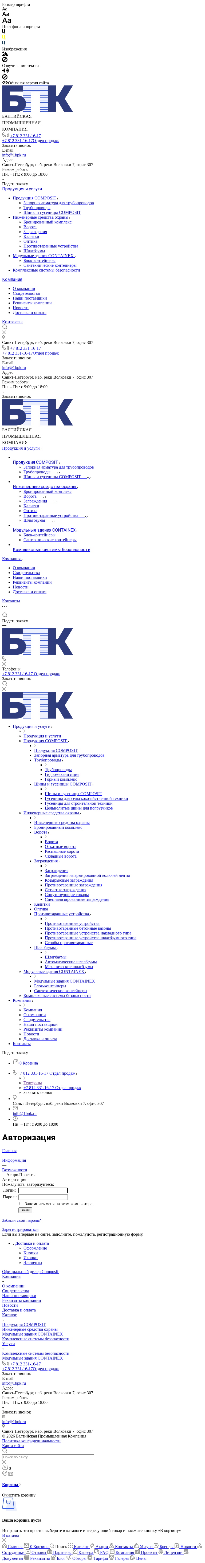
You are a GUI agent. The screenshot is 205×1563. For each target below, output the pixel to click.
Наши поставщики (30, 298)
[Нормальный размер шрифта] (5, 15)
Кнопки (30, 1253)
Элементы (32, 1262)
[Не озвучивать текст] (4, 78)
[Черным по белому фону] (3, 32)
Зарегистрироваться (20, 1229)
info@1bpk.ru (14, 155)
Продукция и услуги (22, 188)
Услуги (8, 1343)
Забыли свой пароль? (21, 1220)
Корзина (10, 1484)
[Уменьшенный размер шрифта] (4, 9)
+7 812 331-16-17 (25, 135)
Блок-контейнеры (39, 260)
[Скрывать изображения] (4, 60)
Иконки (30, 1257)
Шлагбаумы (34, 251)
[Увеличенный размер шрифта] (6, 21)
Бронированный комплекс (47, 222)
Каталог (9, 1315)
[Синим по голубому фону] (3, 44)
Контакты (12, 321)
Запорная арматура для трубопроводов (58, 203)
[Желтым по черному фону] (3, 38)
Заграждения (35, 231)
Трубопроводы (36, 207)
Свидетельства (26, 293)
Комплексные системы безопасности (46, 270)
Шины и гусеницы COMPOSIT (52, 212)
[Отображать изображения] (5, 54)
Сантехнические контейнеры (50, 265)
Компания (12, 279)
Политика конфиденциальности (31, 1441)
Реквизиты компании (32, 303)
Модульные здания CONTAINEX (44, 255)
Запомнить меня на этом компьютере (58, 1203)
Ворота (30, 227)
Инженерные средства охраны (41, 217)
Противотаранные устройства (50, 246)
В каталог (11, 1535)
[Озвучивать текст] (5, 71)
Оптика (30, 241)
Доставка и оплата (29, 312)
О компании (24, 288)
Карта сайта (13, 1445)
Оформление (35, 1248)
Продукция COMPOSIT (35, 198)
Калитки (31, 236)
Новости (21, 307)
